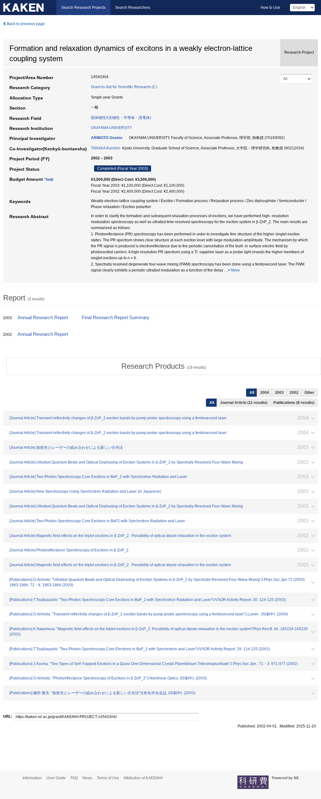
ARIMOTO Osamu (106, 138)
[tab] (163, 366)
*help (48, 179)
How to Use (270, 7)
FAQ (74, 778)
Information (32, 778)
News (87, 778)
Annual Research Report (43, 317)
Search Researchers (132, 7)
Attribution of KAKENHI (143, 778)
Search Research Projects (83, 7)
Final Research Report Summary (116, 317)
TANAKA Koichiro (105, 148)
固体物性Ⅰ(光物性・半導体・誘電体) (121, 117)
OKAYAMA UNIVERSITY (111, 128)
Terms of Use (108, 778)
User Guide (56, 778)
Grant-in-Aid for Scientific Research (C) (124, 87)
